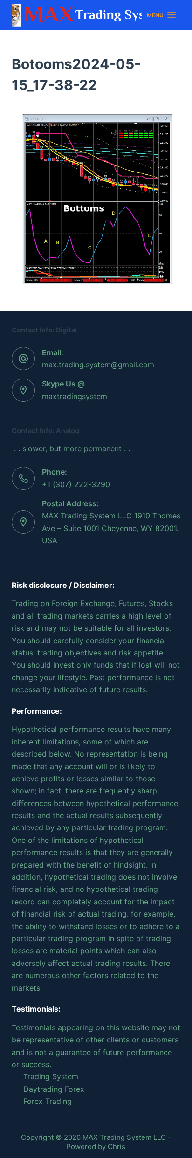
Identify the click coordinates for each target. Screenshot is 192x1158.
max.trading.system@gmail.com (98, 364)
